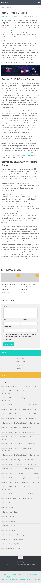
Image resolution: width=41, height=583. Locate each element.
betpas (19, 574)
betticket (24, 579)
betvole (23, 574)
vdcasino (36, 574)
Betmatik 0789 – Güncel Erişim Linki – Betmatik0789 (19, 443)
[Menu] (38, 2)
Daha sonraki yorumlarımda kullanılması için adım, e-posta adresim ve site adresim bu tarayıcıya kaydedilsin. (19, 336)
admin (5, 16)
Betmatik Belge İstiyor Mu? (11, 544)
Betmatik (4, 2)
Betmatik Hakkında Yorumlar (12, 521)
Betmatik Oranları (8, 517)
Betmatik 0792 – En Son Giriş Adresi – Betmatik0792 (19, 427)
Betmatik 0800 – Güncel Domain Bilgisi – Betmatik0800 (20, 386)
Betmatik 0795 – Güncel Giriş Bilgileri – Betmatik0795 (20, 414)
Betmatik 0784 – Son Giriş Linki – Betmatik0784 (18, 469)
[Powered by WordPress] (13, 564)
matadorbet (31, 577)
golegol (15, 574)
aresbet (37, 577)
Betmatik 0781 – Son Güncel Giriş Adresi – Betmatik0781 (21, 482)
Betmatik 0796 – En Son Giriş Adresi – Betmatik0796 (19, 409)
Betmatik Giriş (7, 503)
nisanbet (10, 574)
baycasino (37, 579)
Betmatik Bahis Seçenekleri (11, 548)
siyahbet (7, 579)
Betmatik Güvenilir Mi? (10, 526)
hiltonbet (4, 574)
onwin (32, 574)
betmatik (4, 577)
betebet (28, 574)
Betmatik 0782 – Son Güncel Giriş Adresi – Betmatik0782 (8, 287)
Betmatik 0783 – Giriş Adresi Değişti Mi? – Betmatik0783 (21, 473)
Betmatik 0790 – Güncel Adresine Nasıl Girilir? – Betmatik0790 (27, 287)
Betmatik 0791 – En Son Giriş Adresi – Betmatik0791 (19, 432)
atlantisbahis (30, 579)
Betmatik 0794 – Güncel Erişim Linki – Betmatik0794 (19, 418)
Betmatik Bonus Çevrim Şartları (13, 539)
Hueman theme (30, 564)
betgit (21, 577)
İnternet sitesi (7, 327)
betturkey (19, 579)
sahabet (25, 577)
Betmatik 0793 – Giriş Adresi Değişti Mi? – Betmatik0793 (21, 423)
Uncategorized (6, 7)
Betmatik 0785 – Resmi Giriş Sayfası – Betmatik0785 (19, 464)
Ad (4, 320)
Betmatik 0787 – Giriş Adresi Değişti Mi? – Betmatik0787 (21, 455)
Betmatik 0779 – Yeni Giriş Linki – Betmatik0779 (18, 498)
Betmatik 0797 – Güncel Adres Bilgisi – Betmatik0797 (20, 405)
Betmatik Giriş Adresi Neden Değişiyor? (15, 535)
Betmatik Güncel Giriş (10, 530)
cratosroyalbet (15, 577)
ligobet (9, 577)
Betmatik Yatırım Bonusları (11, 512)
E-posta (24, 320)
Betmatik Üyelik (8, 507)
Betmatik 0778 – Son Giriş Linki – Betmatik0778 (18, 494)
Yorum (5, 306)
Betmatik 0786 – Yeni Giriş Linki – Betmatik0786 (18, 460)
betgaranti (13, 579)
